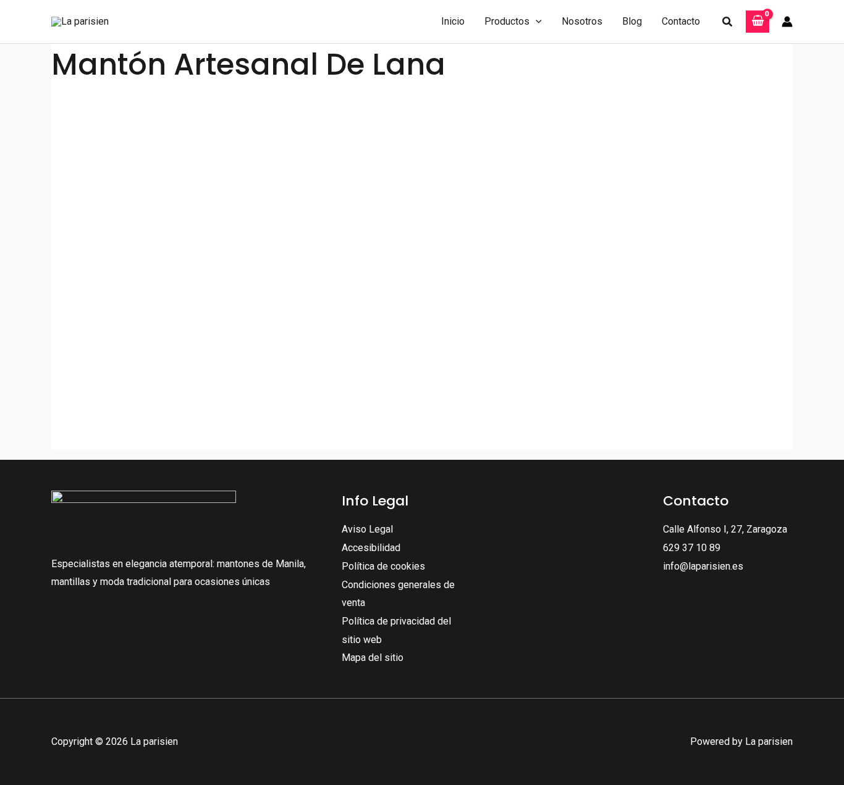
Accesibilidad (371, 548)
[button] (536, 21)
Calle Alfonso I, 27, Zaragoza (725, 529)
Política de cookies (383, 566)
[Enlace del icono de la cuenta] (787, 21)
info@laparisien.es (703, 566)
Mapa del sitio (372, 657)
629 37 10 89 (691, 548)
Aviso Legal (367, 529)
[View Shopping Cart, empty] (757, 21)
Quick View (170, 404)
